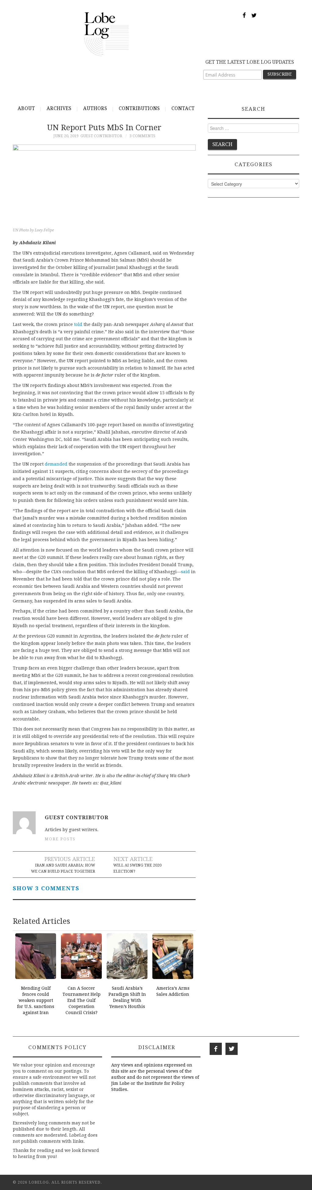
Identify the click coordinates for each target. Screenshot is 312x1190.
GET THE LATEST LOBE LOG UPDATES (249, 62)
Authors (95, 108)
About (26, 108)
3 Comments (142, 136)
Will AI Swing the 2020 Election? (137, 868)
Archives (59, 108)
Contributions (139, 108)
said (185, 571)
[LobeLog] (106, 33)
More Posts (60, 839)
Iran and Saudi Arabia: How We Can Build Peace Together (63, 868)
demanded (56, 464)
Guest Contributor (101, 136)
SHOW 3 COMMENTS (46, 888)
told (78, 324)
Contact (183, 108)
